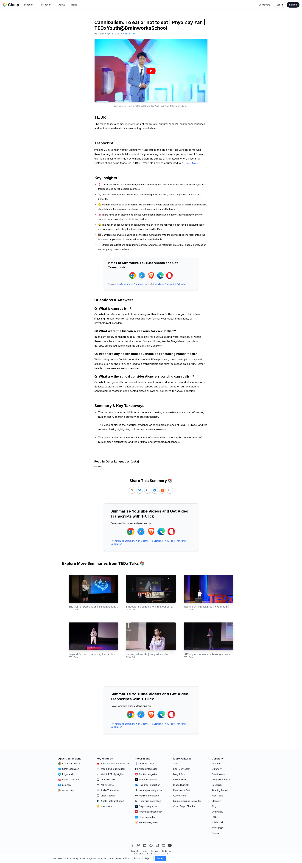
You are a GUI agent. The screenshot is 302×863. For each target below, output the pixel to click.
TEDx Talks (131, 33)
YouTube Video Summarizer (132, 284)
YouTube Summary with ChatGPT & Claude (138, 540)
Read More (192, 163)
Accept (160, 858)
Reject (148, 858)
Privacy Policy (132, 858)
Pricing (73, 4)
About (62, 4)
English (98, 466)
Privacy (154, 851)
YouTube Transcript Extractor (170, 284)
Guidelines (166, 851)
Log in (280, 4)
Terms (145, 851)
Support (134, 851)
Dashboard (264, 4)
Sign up (293, 4)
